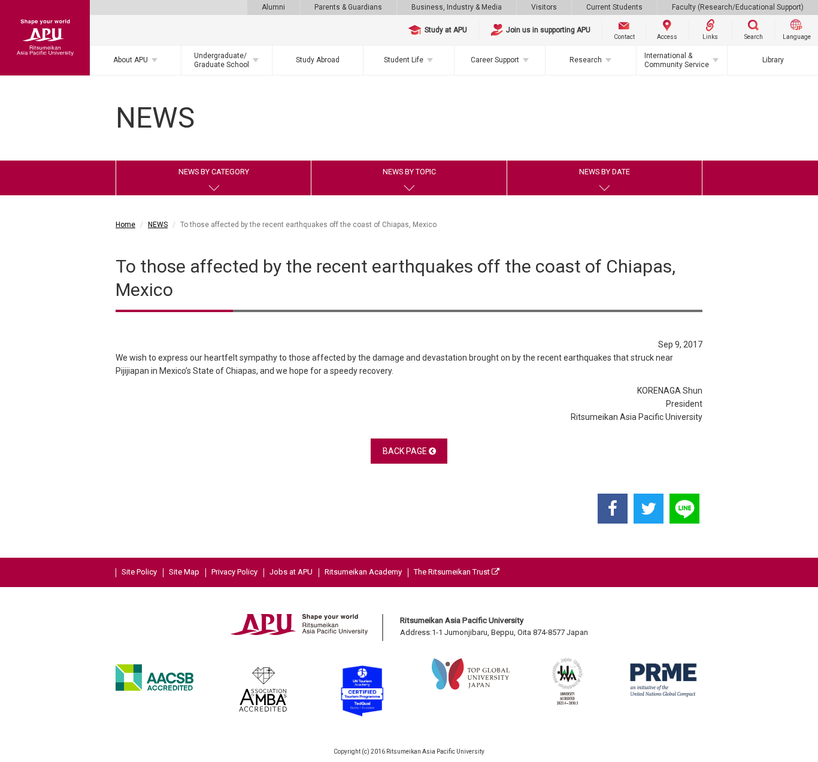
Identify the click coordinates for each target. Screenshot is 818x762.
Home (125, 224)
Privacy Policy (234, 571)
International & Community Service (676, 60)
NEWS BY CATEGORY (213, 171)
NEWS (158, 224)
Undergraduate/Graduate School (221, 60)
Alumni (273, 7)
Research (585, 60)
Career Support (495, 60)
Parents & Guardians (348, 7)
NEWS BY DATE (604, 171)
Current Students (614, 7)
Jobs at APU (291, 571)
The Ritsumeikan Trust (453, 571)
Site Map (184, 571)
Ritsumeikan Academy (363, 571)
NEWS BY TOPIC (409, 171)
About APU (130, 60)
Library (773, 60)
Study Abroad (318, 60)
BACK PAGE (406, 451)
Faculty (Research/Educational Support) (738, 7)
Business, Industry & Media (456, 7)
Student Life (403, 60)
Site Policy (139, 571)
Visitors (544, 7)
